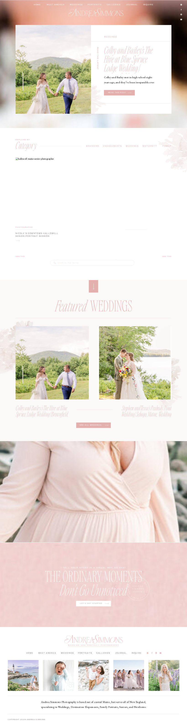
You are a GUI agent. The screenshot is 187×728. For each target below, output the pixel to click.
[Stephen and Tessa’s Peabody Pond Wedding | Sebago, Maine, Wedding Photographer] (134, 362)
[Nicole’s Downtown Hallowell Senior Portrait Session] (18, 240)
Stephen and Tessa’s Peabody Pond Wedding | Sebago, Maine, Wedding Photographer (146, 414)
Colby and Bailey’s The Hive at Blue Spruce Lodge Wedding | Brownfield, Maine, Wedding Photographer (129, 67)
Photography (24, 227)
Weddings (110, 37)
